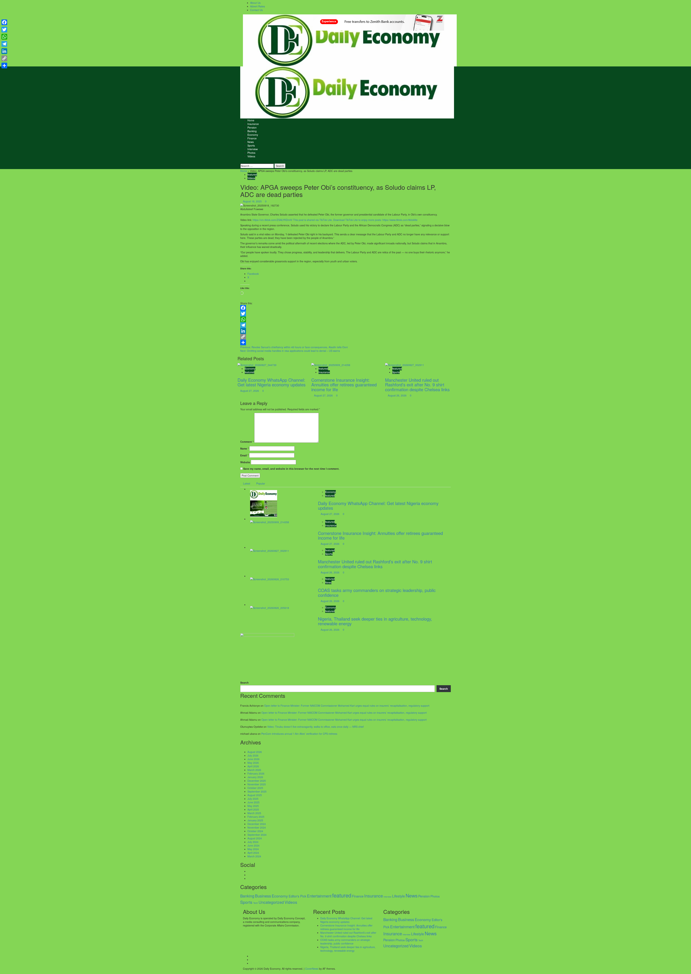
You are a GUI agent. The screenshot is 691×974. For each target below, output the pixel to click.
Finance (252, 138)
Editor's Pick (297, 896)
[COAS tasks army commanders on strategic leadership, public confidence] (269, 579)
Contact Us (256, 10)
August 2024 (254, 838)
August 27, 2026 (250, 390)
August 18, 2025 (252, 201)
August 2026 (254, 752)
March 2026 (254, 770)
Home (250, 120)
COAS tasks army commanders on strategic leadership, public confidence (377, 592)
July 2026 (252, 755)
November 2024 (256, 827)
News (250, 142)
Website (245, 462)
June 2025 (253, 802)
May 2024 (253, 849)
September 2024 (257, 834)
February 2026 (255, 773)
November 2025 (256, 784)
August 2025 (254, 795)
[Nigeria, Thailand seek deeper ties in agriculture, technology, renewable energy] (269, 607)
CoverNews (311, 968)
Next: (290, 351)
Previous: (294, 347)
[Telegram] (345, 325)
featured (252, 174)
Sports (251, 145)
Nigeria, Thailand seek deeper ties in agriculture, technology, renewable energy (375, 621)
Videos (251, 156)
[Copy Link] (345, 337)
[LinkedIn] (345, 331)
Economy (252, 134)
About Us (255, 3)
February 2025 (255, 816)
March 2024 (254, 856)
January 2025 (255, 820)
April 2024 (253, 852)
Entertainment (319, 896)
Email (244, 455)
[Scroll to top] (1, 972)
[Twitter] (345, 314)
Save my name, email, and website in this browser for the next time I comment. (291, 468)
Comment (247, 441)
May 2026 (253, 762)
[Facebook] (345, 308)
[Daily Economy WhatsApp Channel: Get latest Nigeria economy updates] (257, 364)
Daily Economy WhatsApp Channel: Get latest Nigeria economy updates (272, 382)
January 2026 (255, 777)
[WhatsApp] (345, 319)
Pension (252, 127)
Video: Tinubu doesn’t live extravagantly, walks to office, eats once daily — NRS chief (315, 726)
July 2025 (252, 798)
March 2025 (254, 813)
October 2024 (255, 831)
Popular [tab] (260, 483)
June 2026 (253, 759)
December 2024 (256, 824)
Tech (255, 902)
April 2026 (253, 766)
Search (244, 682)
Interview (252, 149)
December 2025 (256, 780)
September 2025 (257, 791)
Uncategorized (271, 902)
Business (263, 896)
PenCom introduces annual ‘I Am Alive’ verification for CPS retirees (299, 733)
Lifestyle (398, 896)
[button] (241, 161)
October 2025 (255, 788)
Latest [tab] (246, 483)
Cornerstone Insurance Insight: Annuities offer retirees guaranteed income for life (344, 384)
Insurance (253, 124)
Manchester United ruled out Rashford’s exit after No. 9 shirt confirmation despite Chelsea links (417, 384)
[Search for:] (257, 165)
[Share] (345, 342)
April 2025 (253, 809)
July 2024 (252, 842)
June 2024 (253, 845)
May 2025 (253, 806)
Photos (251, 152)
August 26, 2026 (397, 395)
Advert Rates (257, 6)
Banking (252, 131)
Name (244, 448)
